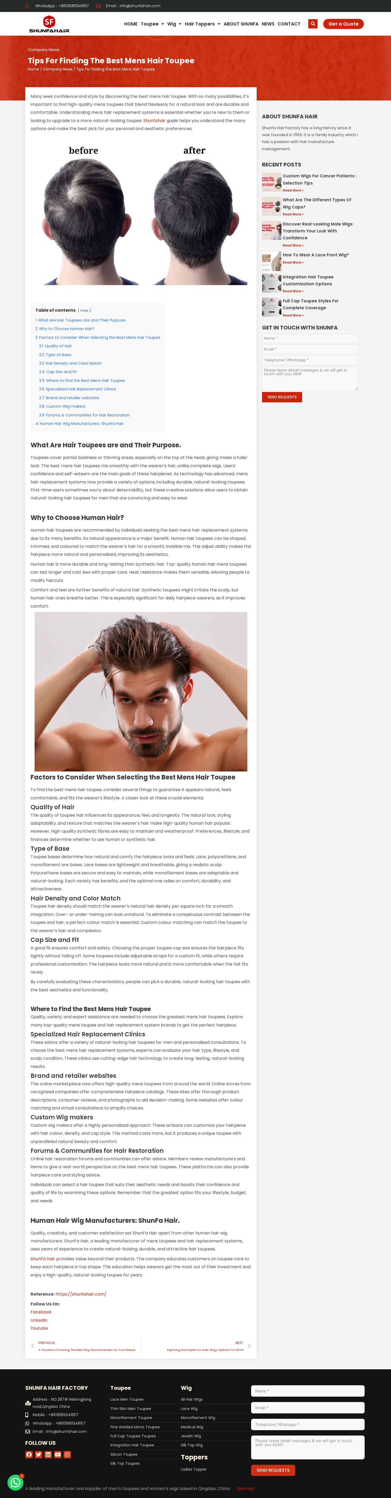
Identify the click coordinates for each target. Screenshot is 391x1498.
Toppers (194, 1457)
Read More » (293, 190)
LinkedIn (39, 1320)
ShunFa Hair (43, 1259)
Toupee (150, 24)
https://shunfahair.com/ (81, 1294)
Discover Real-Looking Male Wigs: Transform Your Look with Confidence (318, 231)
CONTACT (289, 24)
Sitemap (245, 1489)
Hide (84, 310)
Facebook (41, 1312)
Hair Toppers (200, 24)
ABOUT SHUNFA (241, 24)
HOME (131, 24)
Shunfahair (154, 121)
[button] (313, 23)
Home (33, 69)
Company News (43, 49)
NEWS (268, 24)
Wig (171, 24)
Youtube (39, 1328)
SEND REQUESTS (282, 397)
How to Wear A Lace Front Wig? (316, 255)
